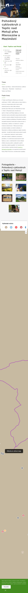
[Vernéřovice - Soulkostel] (14, 208)
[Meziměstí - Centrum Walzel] (7, 187)
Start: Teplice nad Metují (12, 46)
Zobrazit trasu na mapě (18, 52)
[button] (26, 233)
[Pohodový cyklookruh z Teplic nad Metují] (7, 177)
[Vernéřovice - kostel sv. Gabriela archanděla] (7, 198)
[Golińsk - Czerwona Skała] (21, 177)
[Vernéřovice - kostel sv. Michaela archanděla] (21, 187)
